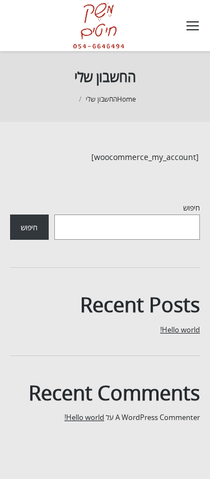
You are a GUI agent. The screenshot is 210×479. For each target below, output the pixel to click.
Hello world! (180, 330)
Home (126, 99)
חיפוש (191, 208)
